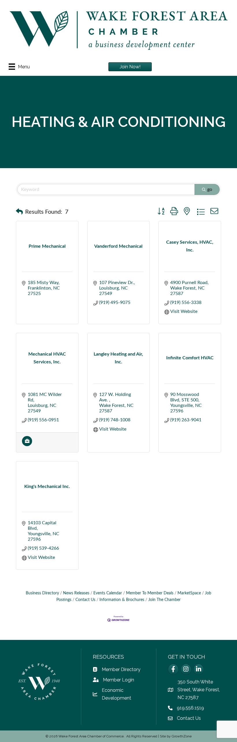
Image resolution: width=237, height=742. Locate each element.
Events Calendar (107, 593)
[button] (19, 212)
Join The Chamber (164, 600)
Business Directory (42, 593)
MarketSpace (189, 593)
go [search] (209, 189)
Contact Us (85, 600)
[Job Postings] (27, 444)
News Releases (76, 593)
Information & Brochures (121, 600)
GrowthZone (182, 736)
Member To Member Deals (149, 593)
